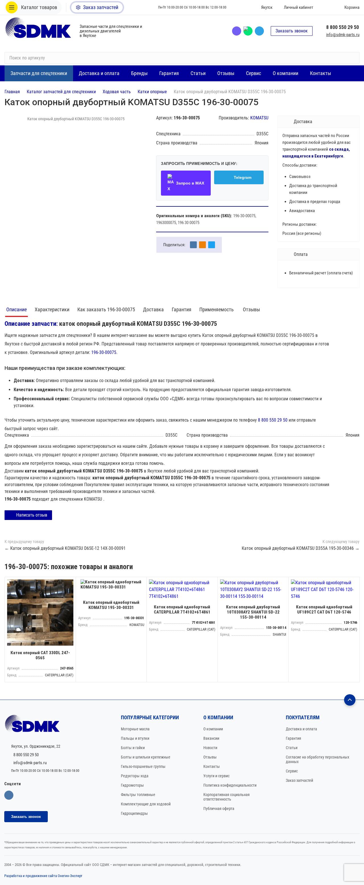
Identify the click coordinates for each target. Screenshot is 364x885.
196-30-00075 (103, 352)
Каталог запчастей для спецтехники (61, 91)
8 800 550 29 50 (342, 27)
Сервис (292, 771)
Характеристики (52, 309)
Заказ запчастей (299, 780)
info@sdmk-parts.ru (342, 34)
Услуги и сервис (216, 776)
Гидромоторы (132, 785)
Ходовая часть (117, 91)
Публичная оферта (218, 808)
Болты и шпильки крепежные (145, 757)
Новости (210, 747)
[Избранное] (325, 7)
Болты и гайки (133, 747)
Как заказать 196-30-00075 (106, 309)
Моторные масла (135, 729)
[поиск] (352, 58)
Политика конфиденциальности (230, 785)
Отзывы (251, 309)
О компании (213, 729)
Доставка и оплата (301, 729)
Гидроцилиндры (134, 813)
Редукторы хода (134, 776)
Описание (16, 309)
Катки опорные (152, 91)
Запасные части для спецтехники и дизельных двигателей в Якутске (111, 31)
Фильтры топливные (138, 794)
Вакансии (211, 738)
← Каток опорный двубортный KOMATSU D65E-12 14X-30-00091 (65, 548)
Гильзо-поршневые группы (143, 766)
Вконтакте (8, 795)
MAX (248, 31)
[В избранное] (70, 582)
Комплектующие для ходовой (146, 804)
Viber (236, 31)
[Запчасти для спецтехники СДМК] (39, 30)
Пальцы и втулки (135, 738)
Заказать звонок (292, 31)
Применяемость (217, 309)
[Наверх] (349, 700)
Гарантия (181, 309)
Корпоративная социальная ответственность (226, 796)
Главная (12, 91)
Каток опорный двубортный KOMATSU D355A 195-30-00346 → (300, 548)
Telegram (259, 31)
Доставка (153, 309)
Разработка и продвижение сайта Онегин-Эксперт (43, 876)
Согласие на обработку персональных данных (317, 759)
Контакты (211, 766)
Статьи (291, 747)
